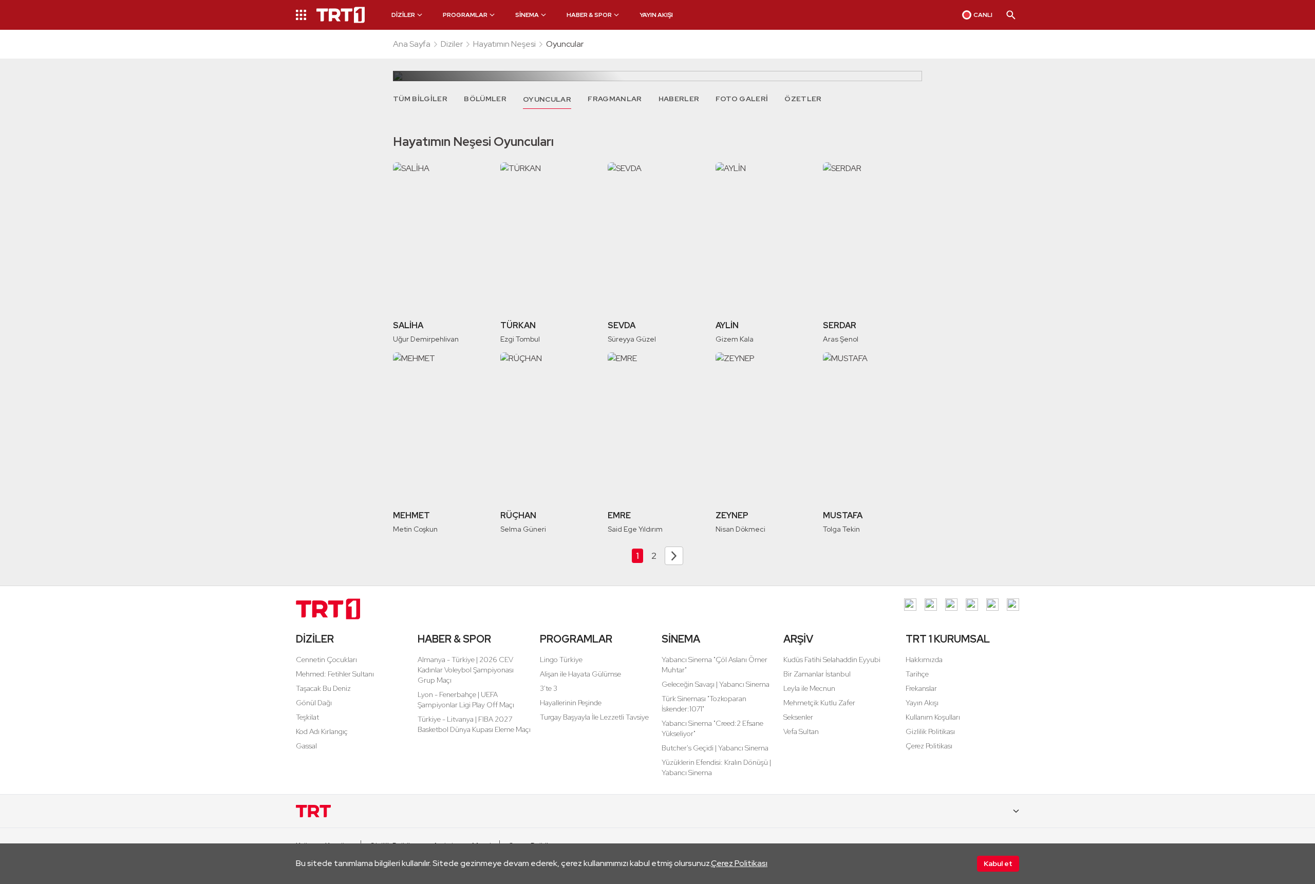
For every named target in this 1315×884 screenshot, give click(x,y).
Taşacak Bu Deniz (323, 688)
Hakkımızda (924, 659)
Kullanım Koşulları (933, 717)
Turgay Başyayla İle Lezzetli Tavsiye (594, 717)
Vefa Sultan (801, 731)
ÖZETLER (802, 98)
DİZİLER (315, 639)
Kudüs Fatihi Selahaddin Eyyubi (831, 659)
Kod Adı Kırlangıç (322, 731)
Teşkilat (307, 717)
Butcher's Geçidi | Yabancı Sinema (715, 748)
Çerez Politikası (739, 863)
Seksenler (798, 717)
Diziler (452, 44)
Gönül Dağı (314, 702)
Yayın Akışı (922, 702)
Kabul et (998, 863)
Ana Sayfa (411, 44)
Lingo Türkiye (561, 659)
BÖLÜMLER (485, 98)
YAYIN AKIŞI (656, 15)
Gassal (306, 745)
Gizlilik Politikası (930, 731)
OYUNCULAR (547, 99)
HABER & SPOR (454, 639)
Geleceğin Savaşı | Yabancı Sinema (715, 684)
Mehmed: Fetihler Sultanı (335, 674)
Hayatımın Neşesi (504, 44)
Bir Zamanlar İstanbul (817, 674)
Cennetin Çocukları (326, 659)
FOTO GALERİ (742, 98)
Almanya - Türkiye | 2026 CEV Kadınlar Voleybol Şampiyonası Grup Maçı (466, 670)
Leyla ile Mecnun (809, 688)
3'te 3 (548, 688)
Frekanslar (921, 688)
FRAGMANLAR (615, 98)
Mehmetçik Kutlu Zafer (819, 702)
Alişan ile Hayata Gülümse (580, 674)
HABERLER (679, 98)
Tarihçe (917, 674)
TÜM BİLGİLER (420, 98)
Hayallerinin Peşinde (571, 702)
